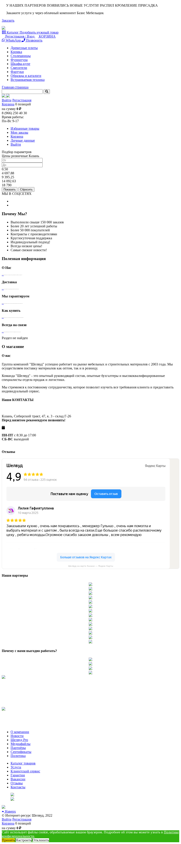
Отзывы (17, 783)
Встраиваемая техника (28, 80)
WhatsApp (13, 40)
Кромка (16, 52)
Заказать (8, 20)
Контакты (18, 787)
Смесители (19, 68)
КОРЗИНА (47, 36)
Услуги (16, 767)
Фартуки (17, 72)
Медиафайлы (20, 744)
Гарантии (18, 775)
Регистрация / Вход (19, 36)
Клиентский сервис (25, 771)
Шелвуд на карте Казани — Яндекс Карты (90, 566)
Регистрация (21, 100)
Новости (17, 736)
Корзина (8, 104)
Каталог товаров (23, 763)
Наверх (10, 811)
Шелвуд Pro (19, 740)
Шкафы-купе (20, 64)
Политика (18, 756)
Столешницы (21, 56)
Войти (6, 100)
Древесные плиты (24, 48)
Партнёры (18, 748)
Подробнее (3, 275)
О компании (20, 732)
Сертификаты (21, 752)
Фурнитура (19, 60)
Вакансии (18, 779)
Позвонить (33, 40)
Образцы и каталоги (26, 76)
